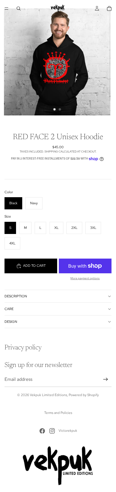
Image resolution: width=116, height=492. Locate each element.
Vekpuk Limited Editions (48, 395)
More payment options (85, 278)
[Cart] (109, 8)
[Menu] (6, 8)
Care (9, 309)
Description (16, 296)
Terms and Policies (58, 413)
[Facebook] (42, 430)
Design (11, 321)
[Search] (18, 8)
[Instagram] (52, 430)
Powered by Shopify (84, 395)
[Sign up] (105, 379)
